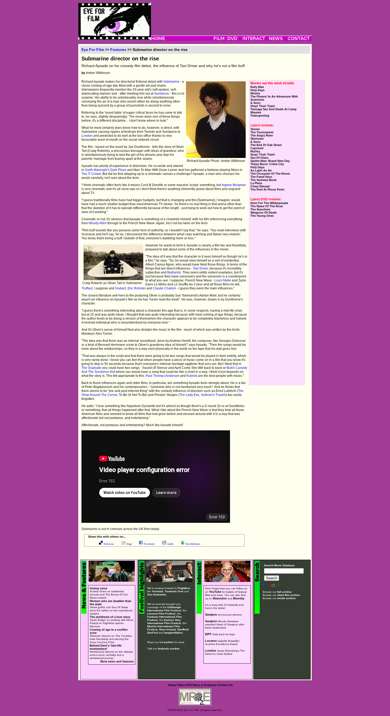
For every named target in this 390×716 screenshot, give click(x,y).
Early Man (257, 87)
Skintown (257, 138)
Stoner (255, 129)
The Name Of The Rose (266, 206)
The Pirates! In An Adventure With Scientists (274, 98)
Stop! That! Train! (262, 106)
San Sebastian (156, 594)
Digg (129, 544)
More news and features (117, 661)
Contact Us (225, 685)
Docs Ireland (167, 629)
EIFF (208, 634)
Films (181, 685)
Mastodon (220, 598)
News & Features (204, 685)
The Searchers (260, 209)
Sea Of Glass (259, 157)
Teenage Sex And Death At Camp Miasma (273, 111)
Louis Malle (222, 280)
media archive (286, 598)
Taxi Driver (200, 268)
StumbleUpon (192, 544)
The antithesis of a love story (110, 616)
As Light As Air (261, 170)
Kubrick (192, 376)
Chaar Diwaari (260, 186)
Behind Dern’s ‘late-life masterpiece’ (106, 647)
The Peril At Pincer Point (267, 189)
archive (169, 642)
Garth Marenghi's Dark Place (105, 170)
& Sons (255, 102)
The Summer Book (263, 180)
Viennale (157, 591)
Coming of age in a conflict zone (109, 631)
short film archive (288, 595)
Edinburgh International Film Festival (164, 609)
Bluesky (238, 598)
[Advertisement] (231, 14)
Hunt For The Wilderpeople (269, 203)
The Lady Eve (189, 395)
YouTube (215, 591)
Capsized (256, 148)
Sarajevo (211, 614)
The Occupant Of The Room (270, 173)
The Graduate (91, 368)
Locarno (211, 640)
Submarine (171, 81)
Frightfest (183, 588)
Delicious (109, 544)
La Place (256, 183)
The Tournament (262, 132)
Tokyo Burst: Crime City (267, 164)
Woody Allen (98, 223)
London (87, 136)
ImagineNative (173, 632)
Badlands (174, 272)
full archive (284, 591)
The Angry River (261, 135)
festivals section (168, 648)
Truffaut (86, 288)
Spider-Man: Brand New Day (270, 160)
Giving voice (98, 588)
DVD (189, 685)
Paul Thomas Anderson (162, 376)
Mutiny (255, 93)
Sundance (161, 93)
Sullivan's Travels (213, 395)
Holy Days (257, 90)
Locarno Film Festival (161, 613)
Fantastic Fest (174, 591)
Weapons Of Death (263, 212)
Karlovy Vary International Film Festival (164, 621)
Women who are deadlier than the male (110, 602)
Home (172, 685)
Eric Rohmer (137, 288)
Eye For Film (92, 49)
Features (118, 49)
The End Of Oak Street (266, 145)
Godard (120, 288)
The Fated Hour (261, 176)
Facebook (149, 544)
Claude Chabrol (164, 288)
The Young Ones (262, 215)
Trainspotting (259, 115)
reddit (170, 544)
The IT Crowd (91, 174)
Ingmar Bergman (234, 185)
